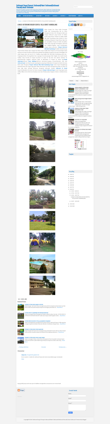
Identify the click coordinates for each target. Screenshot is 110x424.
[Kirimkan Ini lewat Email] (21, 299)
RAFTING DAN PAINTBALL (28, 16)
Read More (60, 307)
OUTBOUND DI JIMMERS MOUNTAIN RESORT (36, 312)
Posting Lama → (63, 347)
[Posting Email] (19, 299)
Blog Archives (84, 80)
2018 (71, 185)
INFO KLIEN (47, 16)
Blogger (84, 419)
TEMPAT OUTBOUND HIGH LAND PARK (35, 337)
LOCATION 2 (63, 16)
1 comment (24, 27)
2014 (71, 206)
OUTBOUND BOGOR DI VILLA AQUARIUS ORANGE (37, 321)
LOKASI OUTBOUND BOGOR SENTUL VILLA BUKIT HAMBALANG (37, 25)
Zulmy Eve (23, 354)
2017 (71, 187)
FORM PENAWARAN (72, 16)
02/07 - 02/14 (74, 201)
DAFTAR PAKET (39, 16)
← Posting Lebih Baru (23, 347)
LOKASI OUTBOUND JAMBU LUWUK (34, 304)
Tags (77, 80)
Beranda (43, 347)
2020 (71, 180)
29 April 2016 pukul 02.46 (33, 354)
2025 (71, 174)
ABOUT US (80, 16)
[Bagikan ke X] (24, 299)
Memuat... (20, 396)
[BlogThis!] (23, 299)
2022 (71, 178)
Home (19, 16)
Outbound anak (21, 63)
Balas (22, 359)
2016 (71, 189)
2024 (71, 176)
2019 (71, 183)
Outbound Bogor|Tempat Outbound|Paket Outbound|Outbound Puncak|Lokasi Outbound (37, 6)
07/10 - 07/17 (74, 193)
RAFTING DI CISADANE (81, 119)
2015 (71, 204)
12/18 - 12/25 (74, 191)
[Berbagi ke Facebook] (26, 299)
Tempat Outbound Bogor (49, 70)
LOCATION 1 (55, 16)
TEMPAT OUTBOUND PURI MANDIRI (34, 329)
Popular (71, 80)
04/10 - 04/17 (74, 195)
